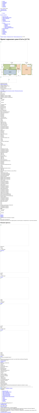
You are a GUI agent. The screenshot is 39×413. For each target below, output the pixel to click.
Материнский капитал (19, 90)
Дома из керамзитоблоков (6, 17)
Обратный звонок (3, 10)
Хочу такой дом (3, 90)
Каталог (5, 36)
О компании (4, 2)
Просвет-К (2, 250)
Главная (1, 36)
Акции (3, 1)
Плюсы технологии (3, 84)
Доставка (4, 5)
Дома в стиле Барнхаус (6, 394)
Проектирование (5, 28)
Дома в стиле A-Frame (6, 393)
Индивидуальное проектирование (8, 396)
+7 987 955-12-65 (3, 9)
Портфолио (4, 3)
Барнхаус (4, 19)
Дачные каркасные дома (17, 36)
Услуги (3, 13)
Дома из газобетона (5, 18)
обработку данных (9, 388)
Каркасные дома (5, 16)
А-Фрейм (4, 20)
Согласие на (7, 388)
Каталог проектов (3, 14)
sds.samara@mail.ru (3, 403)
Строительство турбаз (6, 21)
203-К (1, 356)
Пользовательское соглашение (5, 412)
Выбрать (1, 214)
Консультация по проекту (10, 90)
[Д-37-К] (13, 61)
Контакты (4, 6)
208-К (1, 303)
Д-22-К (1, 329)
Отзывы (3, 33)
